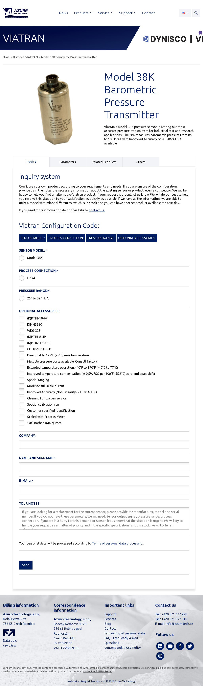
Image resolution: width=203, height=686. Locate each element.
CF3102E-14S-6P (39, 349)
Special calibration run (43, 404)
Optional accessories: (39, 311)
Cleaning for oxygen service (46, 398)
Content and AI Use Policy (122, 647)
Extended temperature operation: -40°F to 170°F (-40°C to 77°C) (72, 367)
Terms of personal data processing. (117, 543)
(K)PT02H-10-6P (38, 343)
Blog (107, 623)
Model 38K (35, 258)
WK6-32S (33, 330)
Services (110, 619)
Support (110, 614)
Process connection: (37, 270)
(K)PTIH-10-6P (37, 318)
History (17, 57)
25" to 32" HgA (38, 298)
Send (25, 565)
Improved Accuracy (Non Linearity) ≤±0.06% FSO (62, 392)
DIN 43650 (34, 324)
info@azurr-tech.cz (179, 623)
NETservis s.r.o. (96, 681)
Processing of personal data (124, 633)
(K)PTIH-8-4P (36, 337)
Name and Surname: (36, 458)
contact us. (97, 210)
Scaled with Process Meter (46, 417)
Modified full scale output (45, 386)
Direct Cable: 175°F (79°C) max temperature (58, 355)
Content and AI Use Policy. (97, 671)
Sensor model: (32, 250)
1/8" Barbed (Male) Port (44, 423)
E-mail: (25, 480)
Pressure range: (33, 290)
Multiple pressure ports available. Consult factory (62, 361)
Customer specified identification (51, 410)
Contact (110, 628)
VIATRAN (31, 57)
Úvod (6, 57)
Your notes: (29, 503)
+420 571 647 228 (174, 614)
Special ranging (38, 380)
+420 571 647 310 (174, 619)
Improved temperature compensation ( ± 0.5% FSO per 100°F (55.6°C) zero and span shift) (91, 373)
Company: (27, 435)
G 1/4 (31, 278)
